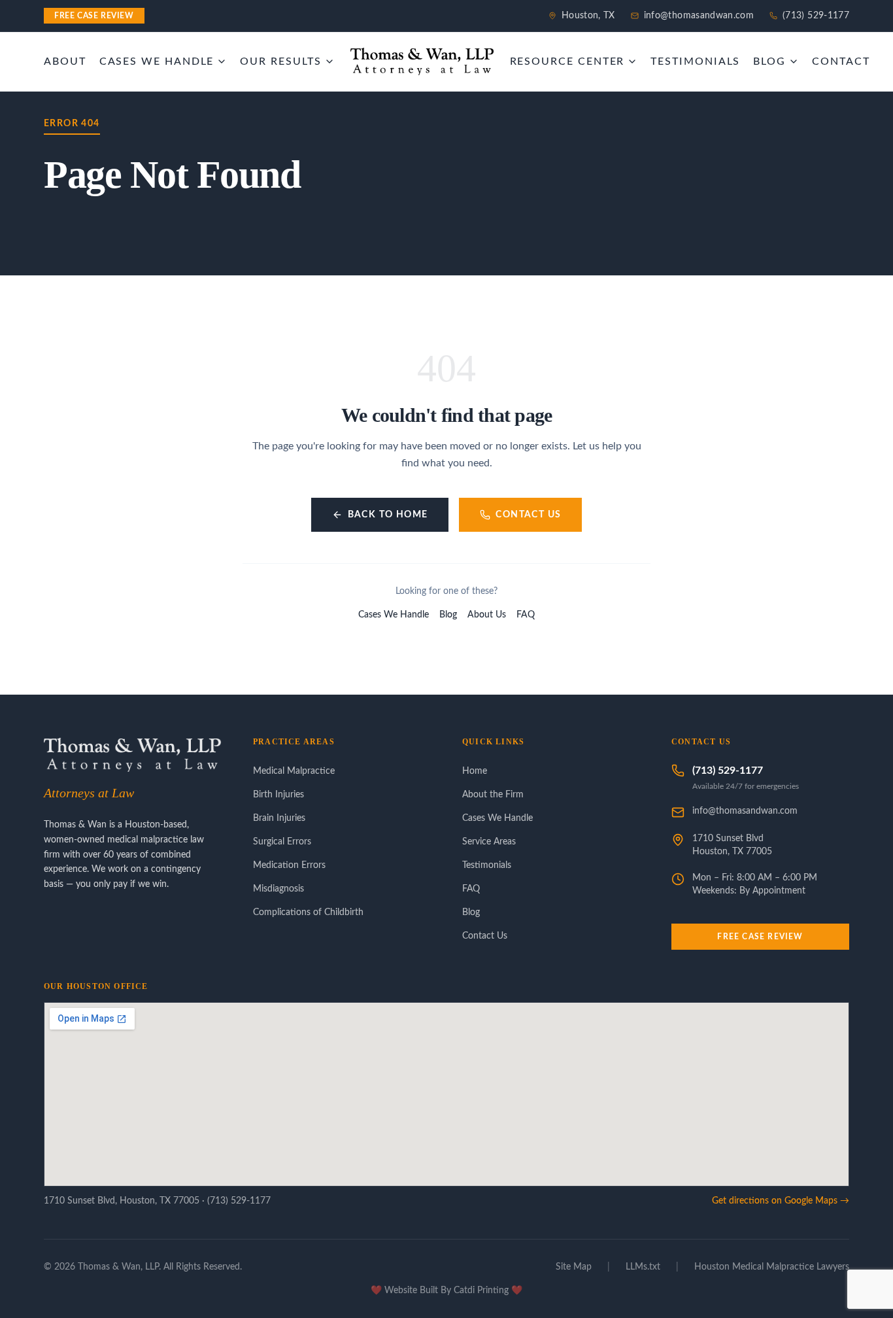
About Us (486, 614)
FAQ (525, 614)
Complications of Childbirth (308, 912)
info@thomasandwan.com (699, 15)
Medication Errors (289, 865)
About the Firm (493, 794)
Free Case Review (760, 937)
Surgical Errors (282, 841)
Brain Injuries (279, 818)
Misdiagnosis (278, 888)
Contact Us (528, 514)
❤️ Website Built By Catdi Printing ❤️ (446, 1290)
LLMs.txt (643, 1267)
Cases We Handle (393, 614)
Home (474, 771)
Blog (448, 614)
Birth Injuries (278, 794)
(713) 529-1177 (816, 15)
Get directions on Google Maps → (780, 1200)
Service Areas (489, 841)
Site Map (574, 1267)
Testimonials (486, 865)
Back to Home (388, 514)
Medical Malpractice (294, 771)
